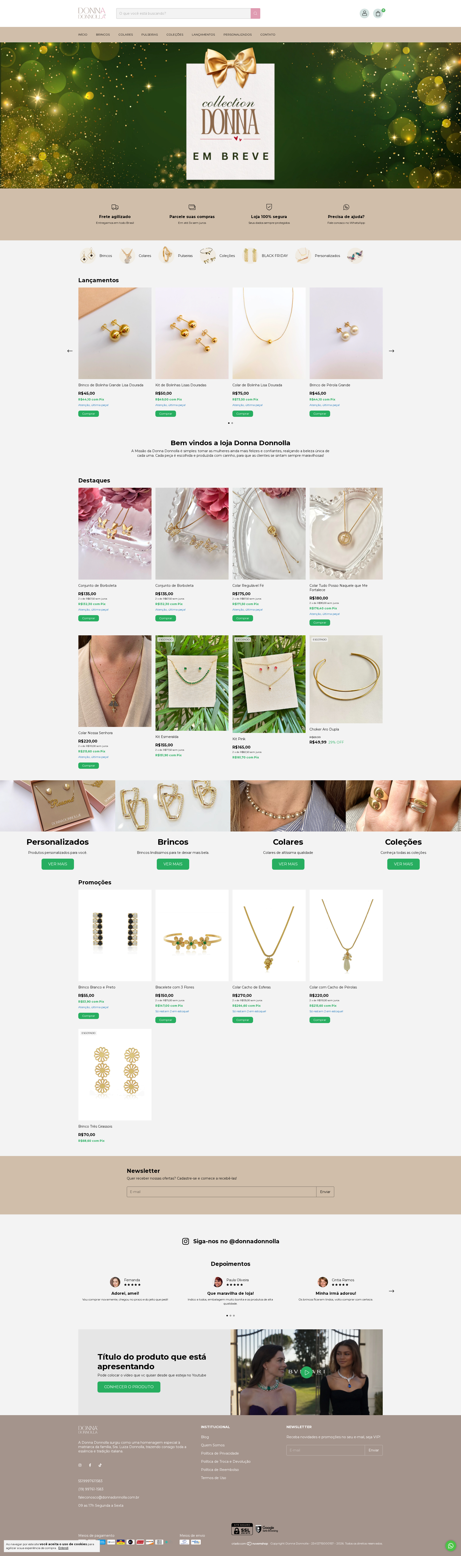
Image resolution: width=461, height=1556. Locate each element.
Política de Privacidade (220, 1453)
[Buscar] (255, 13)
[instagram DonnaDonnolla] (80, 1465)
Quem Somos (212, 1445)
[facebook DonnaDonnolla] (90, 1465)
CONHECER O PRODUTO (129, 1387)
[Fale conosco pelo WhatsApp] (450, 1545)
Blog (205, 1437)
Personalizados (238, 34)
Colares (125, 34)
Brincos (103, 34)
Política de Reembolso (220, 1470)
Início (82, 34)
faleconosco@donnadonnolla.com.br (108, 1497)
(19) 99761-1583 (90, 1489)
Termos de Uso (213, 1478)
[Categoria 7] (355, 255)
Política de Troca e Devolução (226, 1461)
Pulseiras (149, 34)
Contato (267, 34)
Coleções (174, 34)
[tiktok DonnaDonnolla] (100, 1465)
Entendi (63, 1548)
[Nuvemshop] (250, 1544)
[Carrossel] (230, 115)
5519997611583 (90, 1481)
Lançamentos (203, 34)
